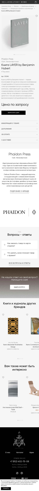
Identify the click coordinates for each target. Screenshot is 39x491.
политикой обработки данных (10, 482)
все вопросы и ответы (19, 263)
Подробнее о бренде (19, 191)
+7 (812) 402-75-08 (19, 461)
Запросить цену (13, 112)
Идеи (32, 452)
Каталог (19, 452)
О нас (7, 452)
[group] (13, 334)
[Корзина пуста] (35, 2)
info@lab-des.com (19, 458)
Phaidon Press (7, 59)
